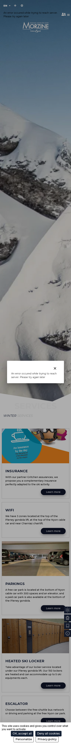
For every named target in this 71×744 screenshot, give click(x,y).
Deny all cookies (48, 733)
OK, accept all (22, 733)
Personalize (24, 739)
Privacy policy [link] (47, 739)
